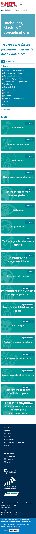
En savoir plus (15, 526)
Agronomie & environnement (14, 70)
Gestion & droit (9, 87)
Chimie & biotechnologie (13, 73)
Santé (6, 101)
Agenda (7, 431)
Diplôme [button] (6, 110)
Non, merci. (14, 531)
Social (6, 104)
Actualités (7, 428)
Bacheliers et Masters (12, 10)
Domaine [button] (7, 66)
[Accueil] (2, 10)
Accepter (5, 531)
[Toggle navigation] (21, 4)
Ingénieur (7, 93)
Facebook (10, 453)
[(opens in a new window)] (10, 471)
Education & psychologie (13, 79)
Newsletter (8, 434)
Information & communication (15, 90)
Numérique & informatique (14, 99)
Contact (7, 436)
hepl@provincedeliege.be (13, 512)
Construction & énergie (12, 76)
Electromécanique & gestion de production (15, 83)
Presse (6, 445)
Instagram (11, 456)
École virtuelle (9, 439)
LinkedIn (10, 459)
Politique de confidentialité (14, 442)
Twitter (9, 462)
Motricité (7, 96)
